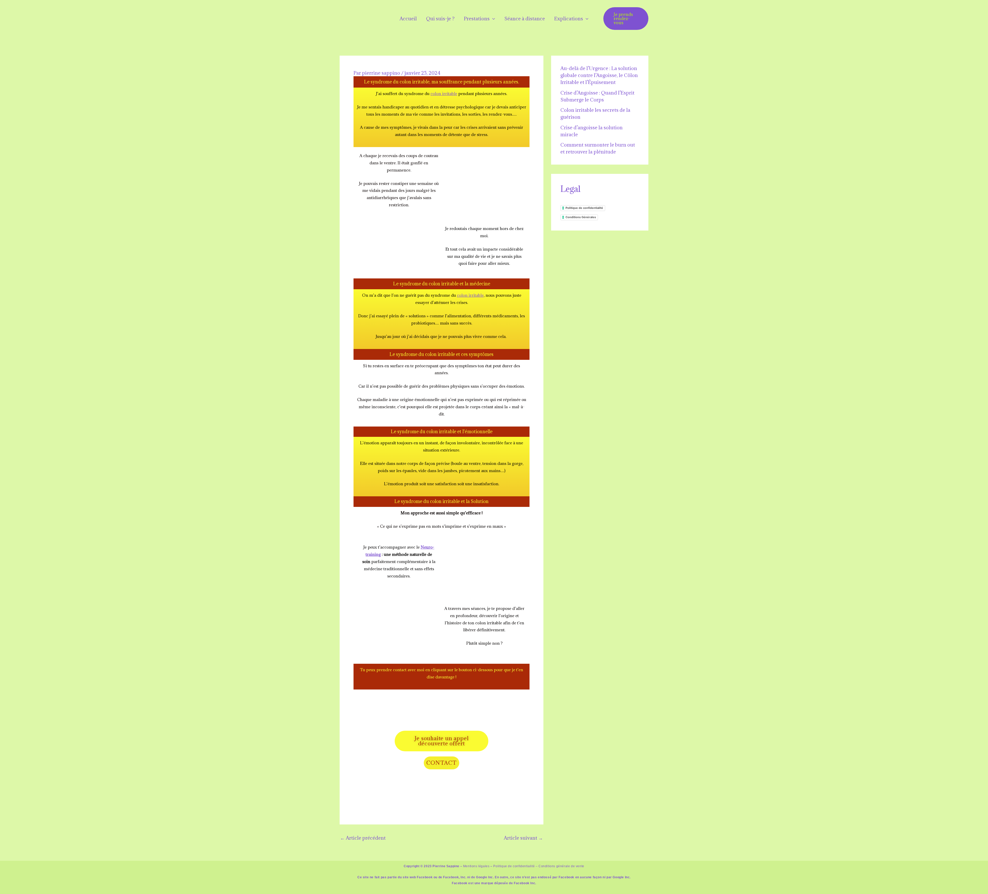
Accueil (408, 18)
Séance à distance (524, 18)
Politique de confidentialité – (515, 866)
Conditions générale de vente (561, 866)
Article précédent (363, 838)
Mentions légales (476, 866)
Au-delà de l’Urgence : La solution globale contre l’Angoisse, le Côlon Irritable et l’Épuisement (599, 75)
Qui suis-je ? (440, 18)
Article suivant (523, 838)
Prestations (477, 18)
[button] (492, 18)
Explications (568, 18)
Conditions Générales (581, 217)
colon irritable (443, 93)
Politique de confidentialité (584, 208)
